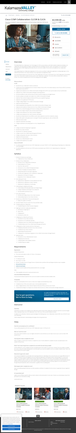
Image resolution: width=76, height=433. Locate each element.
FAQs (7, 71)
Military (52, 421)
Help (51, 424)
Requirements (8, 66)
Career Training (31, 421)
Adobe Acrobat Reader (20, 266)
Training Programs (11, 15)
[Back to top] (38, 420)
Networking (17, 15)
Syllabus (7, 64)
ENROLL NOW (61, 29)
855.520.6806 (8, 79)
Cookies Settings (11, 428)
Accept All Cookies (11, 426)
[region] (11, 423)
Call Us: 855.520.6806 (65, 15)
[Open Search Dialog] (69, 2)
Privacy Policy (39, 430)
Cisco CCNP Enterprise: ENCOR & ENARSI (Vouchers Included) (23, 405)
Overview (7, 61)
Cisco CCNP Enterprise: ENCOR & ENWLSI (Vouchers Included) (61, 405)
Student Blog (62, 421)
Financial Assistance (54, 423)
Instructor (8, 69)
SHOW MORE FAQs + (18, 379)
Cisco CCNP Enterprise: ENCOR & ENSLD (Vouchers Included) (41, 405)
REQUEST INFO (65, 55)
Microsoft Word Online (21, 264)
